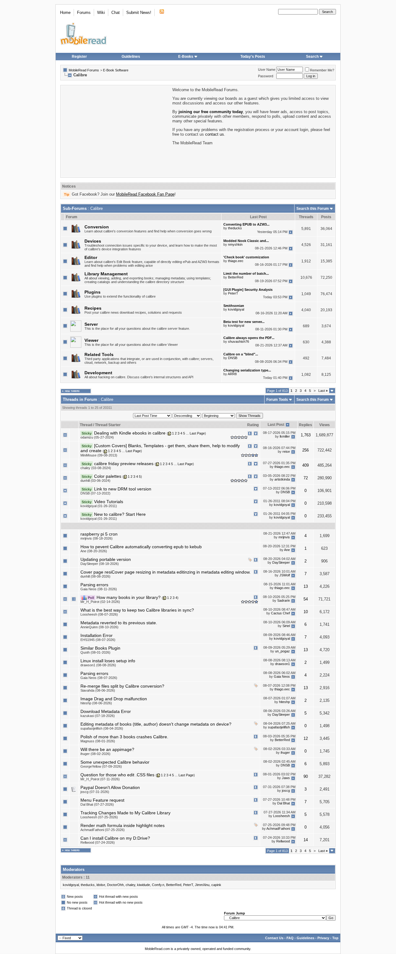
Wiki (101, 12)
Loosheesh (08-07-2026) (99, 614)
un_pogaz (282, 651)
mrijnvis (284, 537)
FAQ (290, 938)
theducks (235, 228)
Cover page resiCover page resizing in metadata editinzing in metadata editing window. (165, 572)
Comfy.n (158, 885)
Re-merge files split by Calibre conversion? (122, 686)
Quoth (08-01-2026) (95, 652)
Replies (305, 425)
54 (305, 599)
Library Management (106, 273)
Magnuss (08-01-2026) (97, 741)
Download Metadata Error (105, 711)
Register (79, 56)
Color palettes (107, 476)
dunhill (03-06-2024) (95, 480)
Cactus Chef (280, 613)
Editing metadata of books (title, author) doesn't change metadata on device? (155, 724)
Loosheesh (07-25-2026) (99, 817)
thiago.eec (235, 261)
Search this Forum (312, 208)
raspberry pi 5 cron (99, 534)
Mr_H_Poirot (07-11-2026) (100, 779)
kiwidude (143, 885)
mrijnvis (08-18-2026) (96, 538)
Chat (115, 12)
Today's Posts (252, 56)
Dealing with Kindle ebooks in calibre (130, 432)
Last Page (197, 433)
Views (324, 425)
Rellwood (283, 841)
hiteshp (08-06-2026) (96, 703)
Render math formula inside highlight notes (122, 825)
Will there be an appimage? (107, 749)
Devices (92, 241)
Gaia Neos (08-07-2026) (98, 678)
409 (305, 465)
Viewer (91, 340)
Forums (84, 12)
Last (323, 390)
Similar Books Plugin (100, 648)
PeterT (233, 293)
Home (65, 12)
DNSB (232, 358)
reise (286, 451)
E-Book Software (115, 70)
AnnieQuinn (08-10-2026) (99, 627)
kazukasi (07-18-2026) (97, 716)
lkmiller (285, 436)
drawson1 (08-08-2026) (98, 665)
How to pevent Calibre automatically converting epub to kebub (141, 546)
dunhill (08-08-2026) (95, 576)
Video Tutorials (108, 501)
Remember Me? (322, 70)
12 (305, 738)
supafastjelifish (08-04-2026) (101, 728)
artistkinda (282, 479)
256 (305, 450)
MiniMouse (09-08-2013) (98, 455)
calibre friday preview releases (123, 463)
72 (305, 478)
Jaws (286, 778)
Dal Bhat (283, 803)
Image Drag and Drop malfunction (113, 698)
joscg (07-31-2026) (94, 792)
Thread (86, 425)
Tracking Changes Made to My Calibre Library (125, 812)
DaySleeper (281, 563)
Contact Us (274, 938)
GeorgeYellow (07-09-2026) (101, 766)
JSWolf (284, 575)
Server (91, 324)
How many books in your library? (129, 597)
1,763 (306, 435)
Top (335, 938)
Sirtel (286, 626)
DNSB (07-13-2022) (95, 493)
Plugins (92, 292)
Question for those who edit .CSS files (117, 774)
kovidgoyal (236, 309)
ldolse (101, 885)
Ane (287, 550)
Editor (90, 257)
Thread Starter (108, 425)
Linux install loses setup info (107, 660)
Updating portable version (105, 559)
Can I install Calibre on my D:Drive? (115, 838)
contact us (214, 134)
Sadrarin (283, 601)
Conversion (96, 226)
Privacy (323, 938)
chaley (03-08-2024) (95, 468)
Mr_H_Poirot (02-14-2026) (100, 602)
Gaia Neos (282, 677)
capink (216, 885)
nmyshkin (235, 244)
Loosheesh (281, 816)
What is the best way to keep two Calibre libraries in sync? (137, 610)
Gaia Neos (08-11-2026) (98, 589)
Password (265, 76)
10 (305, 611)
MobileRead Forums (84, 70)
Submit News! (138, 12)
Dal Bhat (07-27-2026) (97, 804)
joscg (286, 791)
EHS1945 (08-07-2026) (97, 640)
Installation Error (96, 635)
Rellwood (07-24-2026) (97, 842)
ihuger (285, 753)
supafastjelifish (279, 727)
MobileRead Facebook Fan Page (145, 194)
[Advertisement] (116, 130)
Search (312, 56)
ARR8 (232, 374)
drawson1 (282, 664)
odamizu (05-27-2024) (97, 437)
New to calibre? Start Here (120, 514)
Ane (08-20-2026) (93, 551)
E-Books (185, 56)
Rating (253, 425)
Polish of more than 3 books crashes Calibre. (124, 736)
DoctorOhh (115, 885)
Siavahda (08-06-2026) (97, 690)
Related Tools (99, 354)
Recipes (92, 308)
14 (305, 839)
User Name (266, 69)
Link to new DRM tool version (122, 488)
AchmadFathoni (278, 829)
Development (98, 372)
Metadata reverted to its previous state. (118, 622)
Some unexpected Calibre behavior (114, 762)
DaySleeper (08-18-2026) (99, 564)
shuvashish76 (238, 341)
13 (305, 586)
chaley (130, 885)
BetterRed (235, 277)
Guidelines (131, 56)
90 (305, 776)
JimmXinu (202, 885)
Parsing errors (94, 584)
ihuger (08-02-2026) (95, 754)
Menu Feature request (102, 800)
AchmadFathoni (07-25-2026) (102, 830)
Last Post (276, 424)
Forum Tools (277, 399)
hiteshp (284, 702)
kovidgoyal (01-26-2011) (98, 506)
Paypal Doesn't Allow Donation (110, 787)
